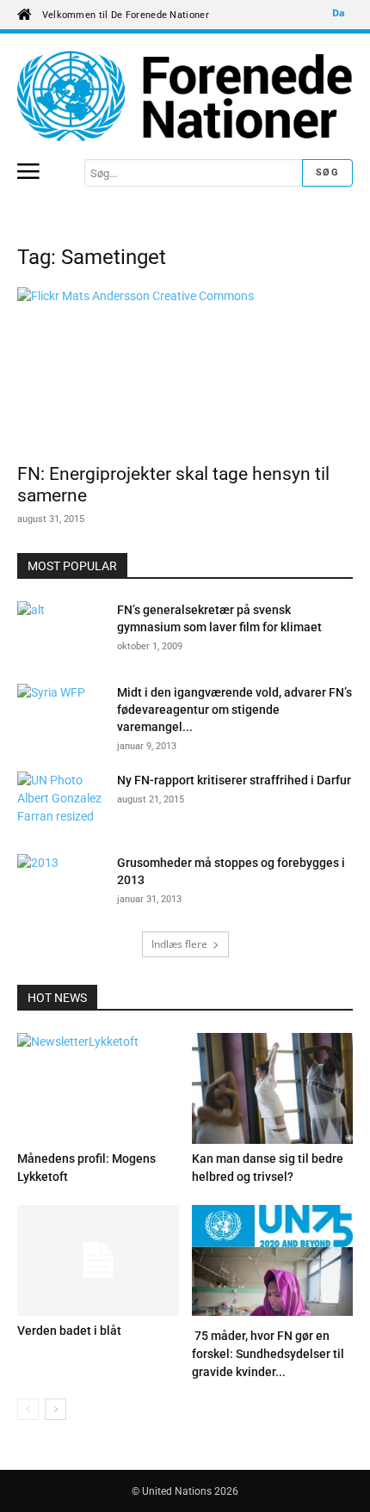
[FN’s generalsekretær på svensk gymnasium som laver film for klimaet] (60, 631)
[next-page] (55, 1409)
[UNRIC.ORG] (185, 96)
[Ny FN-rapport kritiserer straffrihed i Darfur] (60, 801)
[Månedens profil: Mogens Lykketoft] (98, 1088)
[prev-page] (28, 1409)
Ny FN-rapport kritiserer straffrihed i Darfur (234, 780)
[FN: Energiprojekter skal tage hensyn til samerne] (185, 370)
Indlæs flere (179, 944)
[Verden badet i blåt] (98, 1260)
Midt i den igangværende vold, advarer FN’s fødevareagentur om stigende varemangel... (234, 709)
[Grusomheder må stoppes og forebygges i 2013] (60, 884)
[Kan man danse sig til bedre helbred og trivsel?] (273, 1088)
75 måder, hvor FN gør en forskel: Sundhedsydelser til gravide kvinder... (268, 1354)
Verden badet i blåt (69, 1330)
